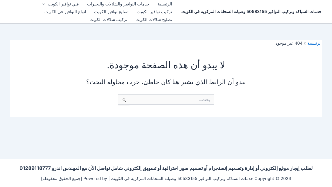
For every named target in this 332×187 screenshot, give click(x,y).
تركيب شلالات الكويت (108, 19)
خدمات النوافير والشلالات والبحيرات (118, 3)
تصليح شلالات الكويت (153, 19)
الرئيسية (165, 3)
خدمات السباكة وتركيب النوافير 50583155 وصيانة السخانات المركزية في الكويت (251, 11)
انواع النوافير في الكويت (65, 11)
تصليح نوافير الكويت (111, 11)
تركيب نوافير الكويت (154, 11)
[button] (45, 4)
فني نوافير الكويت (63, 3)
